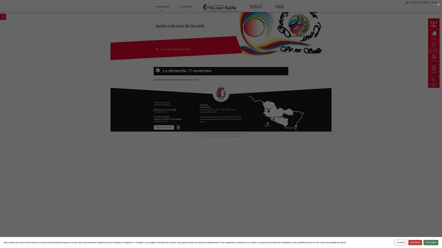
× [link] (438, 4)
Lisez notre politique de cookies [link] (333, 242)
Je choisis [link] (401, 242)
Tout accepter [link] (430, 242)
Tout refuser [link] (415, 242)
